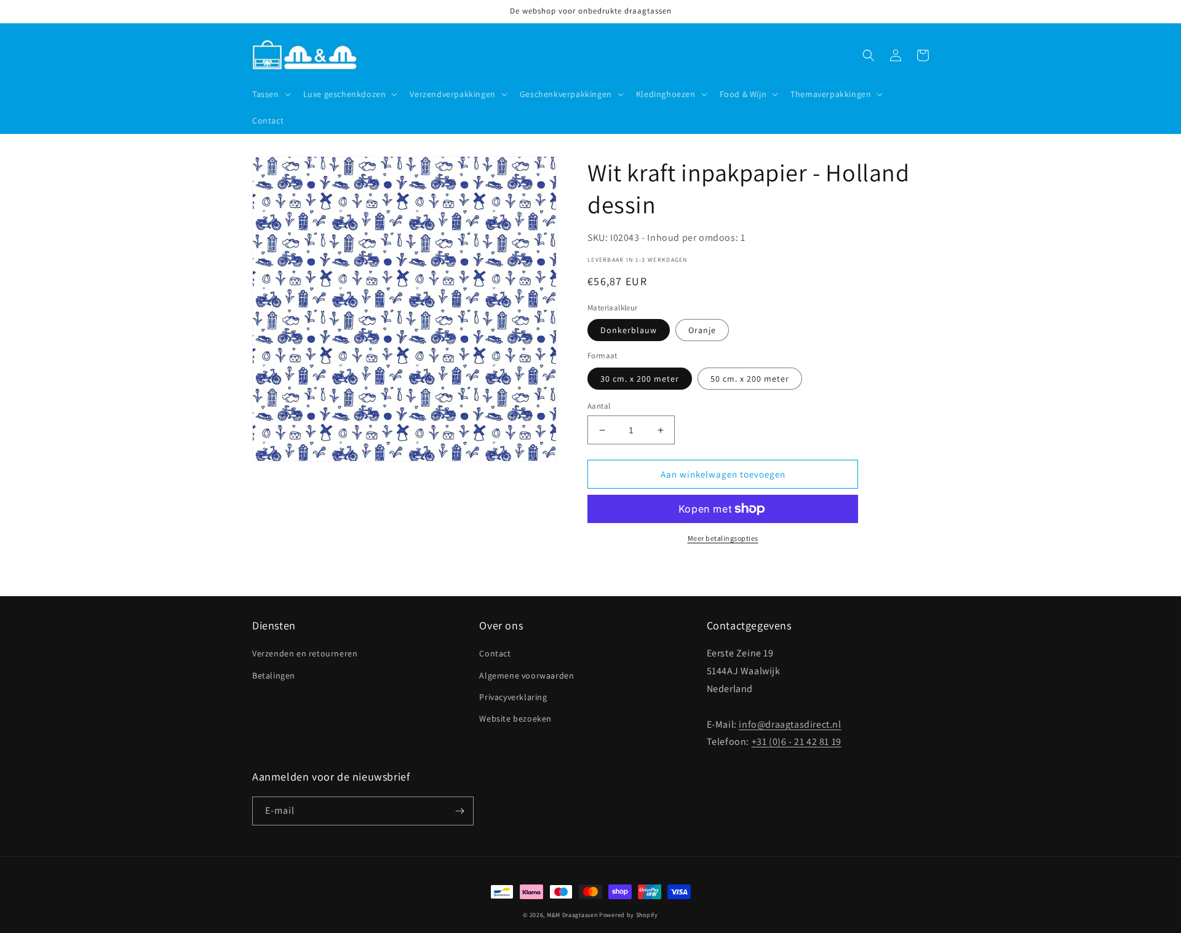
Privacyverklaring (513, 697)
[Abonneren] (459, 811)
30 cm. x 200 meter (639, 378)
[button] (270, 94)
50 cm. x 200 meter (749, 378)
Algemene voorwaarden (526, 675)
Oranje (702, 330)
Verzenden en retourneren (304, 653)
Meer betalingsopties (723, 538)
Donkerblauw (628, 330)
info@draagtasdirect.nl (790, 724)
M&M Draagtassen (572, 915)
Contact (495, 653)
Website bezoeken (515, 718)
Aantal (598, 406)
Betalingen (273, 675)
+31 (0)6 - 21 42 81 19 (796, 741)
